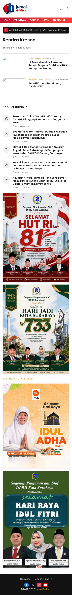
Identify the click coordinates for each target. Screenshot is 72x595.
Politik (34, 20)
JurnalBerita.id (44, 589)
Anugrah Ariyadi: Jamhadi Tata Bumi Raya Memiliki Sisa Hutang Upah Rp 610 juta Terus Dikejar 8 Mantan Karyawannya (39, 181)
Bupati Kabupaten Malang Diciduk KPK (45, 85)
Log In (48, 579)
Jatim (46, 20)
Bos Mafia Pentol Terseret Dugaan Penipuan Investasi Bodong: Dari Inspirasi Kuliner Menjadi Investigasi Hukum (40, 134)
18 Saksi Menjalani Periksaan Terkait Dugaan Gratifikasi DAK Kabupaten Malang (48, 65)
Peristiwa (19, 20)
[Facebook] (26, 585)
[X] (32, 585)
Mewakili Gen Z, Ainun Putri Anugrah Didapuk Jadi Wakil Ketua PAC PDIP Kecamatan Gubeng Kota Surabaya (40, 165)
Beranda (7, 47)
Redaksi (38, 579)
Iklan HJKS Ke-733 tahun (18, 378)
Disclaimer (25, 579)
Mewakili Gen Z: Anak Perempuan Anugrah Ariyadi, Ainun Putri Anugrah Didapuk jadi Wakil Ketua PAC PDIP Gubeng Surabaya (38, 150)
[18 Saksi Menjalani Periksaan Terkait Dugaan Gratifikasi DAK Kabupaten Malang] (14, 70)
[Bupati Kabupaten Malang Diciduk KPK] (14, 91)
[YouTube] (45, 585)
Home (6, 20)
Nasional (59, 20)
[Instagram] (39, 585)
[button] (61, 8)
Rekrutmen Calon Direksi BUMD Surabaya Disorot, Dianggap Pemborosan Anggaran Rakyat (39, 119)
